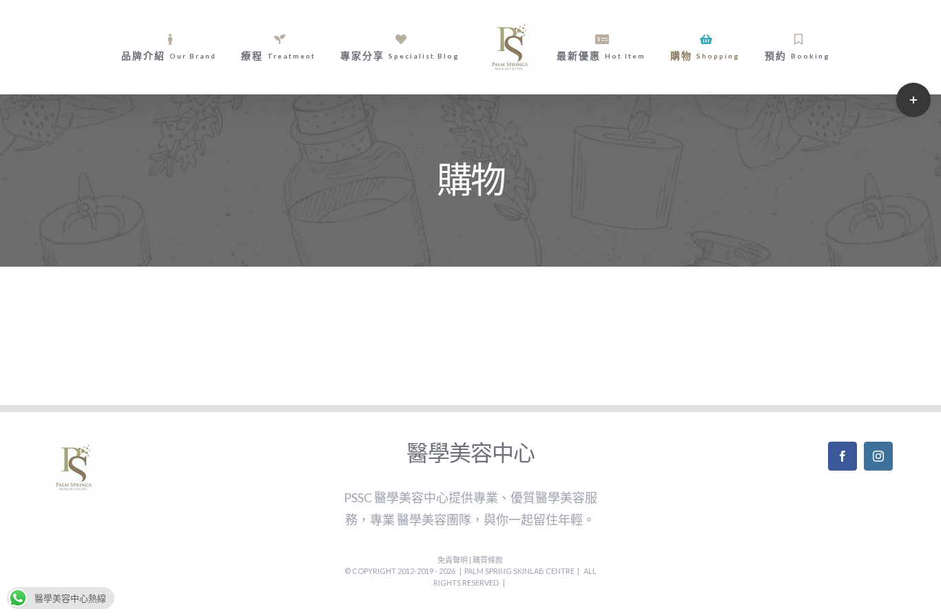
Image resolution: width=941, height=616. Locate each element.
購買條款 (488, 559)
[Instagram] (878, 456)
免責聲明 (453, 559)
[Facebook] (842, 456)
